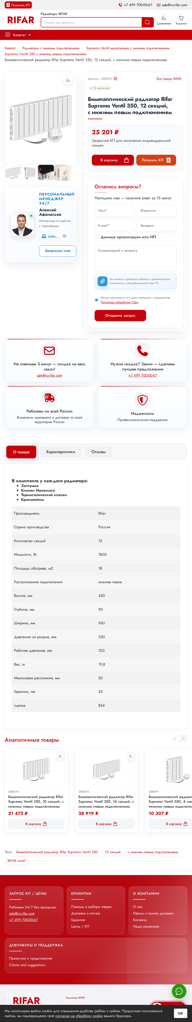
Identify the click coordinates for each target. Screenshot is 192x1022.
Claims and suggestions (27, 965)
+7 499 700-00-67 (138, 5)
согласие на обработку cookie (79, 1015)
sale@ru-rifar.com (174, 5)
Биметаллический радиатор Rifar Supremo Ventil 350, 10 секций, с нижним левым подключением (36, 801)
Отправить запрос (120, 315)
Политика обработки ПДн (119, 302)
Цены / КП (80, 926)
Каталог (19, 35)
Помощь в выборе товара (91, 906)
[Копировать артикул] (115, 79)
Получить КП (20, 5)
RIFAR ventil (16, 860)
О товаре (21, 452)
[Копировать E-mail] (65, 236)
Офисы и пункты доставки (153, 913)
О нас (138, 906)
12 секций (113, 852)
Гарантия (78, 919)
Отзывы (99, 452)
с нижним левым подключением (153, 852)
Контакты (140, 919)
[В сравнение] (60, 756)
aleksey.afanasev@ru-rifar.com (53, 236)
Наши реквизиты (146, 926)
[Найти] (147, 22)
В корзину (109, 160)
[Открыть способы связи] (179, 991)
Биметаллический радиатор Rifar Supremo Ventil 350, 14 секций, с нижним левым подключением (106, 801)
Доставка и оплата (85, 913)
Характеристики (60, 452)
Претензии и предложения (30, 958)
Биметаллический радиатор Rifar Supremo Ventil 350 (57, 852)
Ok (180, 1013)
